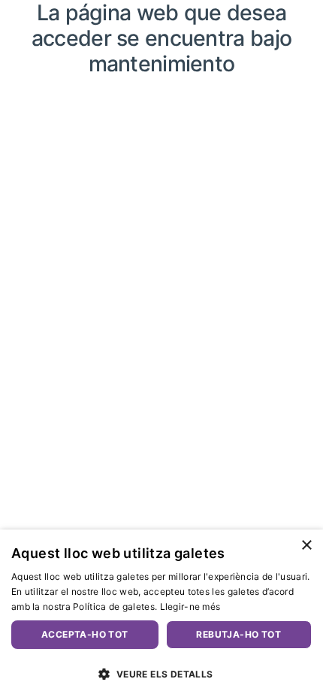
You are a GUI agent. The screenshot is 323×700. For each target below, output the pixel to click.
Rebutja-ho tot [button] (238, 634)
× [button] (306, 545)
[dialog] (161, 615)
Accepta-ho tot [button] (84, 634)
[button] (161, 674)
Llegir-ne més (190, 606)
